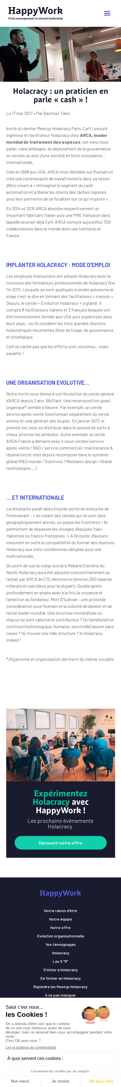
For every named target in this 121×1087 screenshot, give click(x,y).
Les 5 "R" (60, 961)
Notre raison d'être (60, 910)
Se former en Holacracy (60, 978)
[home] (41, 13)
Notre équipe (60, 919)
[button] (107, 13)
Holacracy (60, 953)
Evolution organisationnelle (60, 936)
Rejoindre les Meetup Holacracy (60, 986)
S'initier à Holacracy (60, 970)
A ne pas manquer (60, 995)
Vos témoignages (61, 944)
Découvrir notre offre (60, 842)
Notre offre (60, 927)
